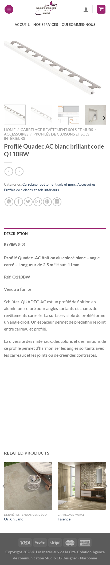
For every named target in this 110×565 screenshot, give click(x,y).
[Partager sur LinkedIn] (57, 201)
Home (9, 130)
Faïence (64, 519)
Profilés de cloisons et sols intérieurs (31, 190)
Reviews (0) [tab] (14, 244)
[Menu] (9, 9)
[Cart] (101, 9)
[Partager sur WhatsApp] (9, 201)
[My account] (86, 9)
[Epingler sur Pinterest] (47, 201)
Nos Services (45, 24)
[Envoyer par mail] (37, 201)
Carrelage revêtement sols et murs (57, 130)
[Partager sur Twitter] (28, 201)
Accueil (22, 24)
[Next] (97, 71)
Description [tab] (16, 234)
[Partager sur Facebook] (18, 201)
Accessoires (16, 134)
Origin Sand (13, 519)
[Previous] (13, 71)
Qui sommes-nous (78, 24)
